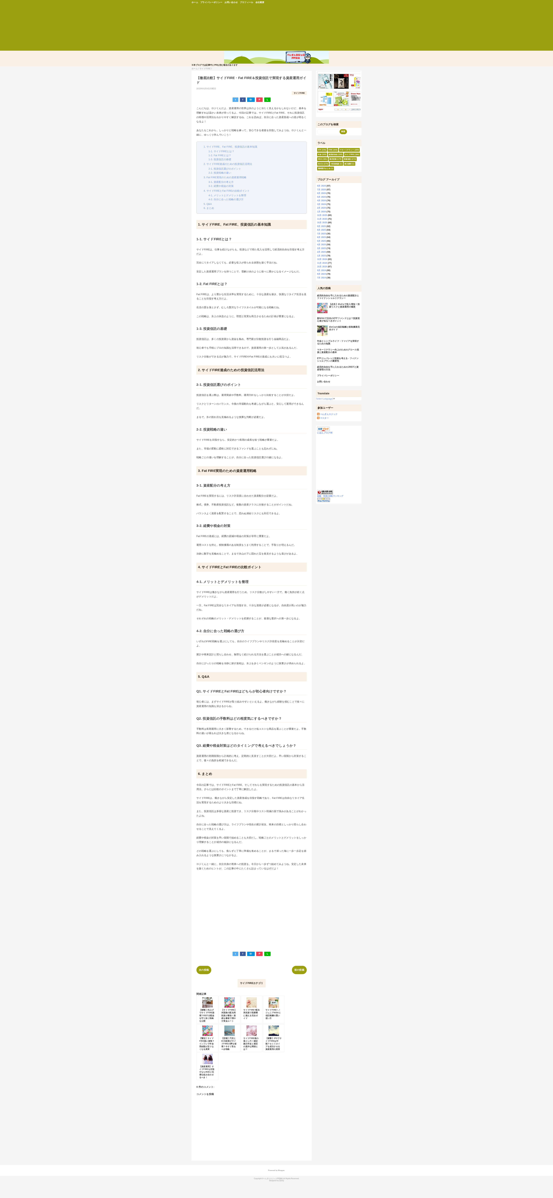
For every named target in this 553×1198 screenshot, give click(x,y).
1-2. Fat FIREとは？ (220, 155)
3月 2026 (321, 204)
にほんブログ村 (325, 432)
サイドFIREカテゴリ (251, 983)
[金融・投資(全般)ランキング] (325, 493)
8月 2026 (321, 186)
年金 (320, 154)
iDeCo (320, 164)
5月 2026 (321, 197)
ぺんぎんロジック (329, 414)
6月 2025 (321, 237)
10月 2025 (322, 222)
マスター (324, 418)
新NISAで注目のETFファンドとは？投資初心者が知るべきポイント (338, 319)
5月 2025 (321, 241)
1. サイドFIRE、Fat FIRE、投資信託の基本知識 (230, 146)
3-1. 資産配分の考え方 (221, 182)
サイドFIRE (299, 93)
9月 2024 (321, 270)
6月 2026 (321, 193)
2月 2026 (321, 208)
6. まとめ (209, 208)
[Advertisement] (276, 28)
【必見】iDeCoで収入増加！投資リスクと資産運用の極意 (344, 305)
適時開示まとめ (324, 168)
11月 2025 (322, 219)
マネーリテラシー (347, 150)
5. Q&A (208, 204)
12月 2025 (322, 215)
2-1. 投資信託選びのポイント (225, 168)
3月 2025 (321, 248)
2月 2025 (321, 252)
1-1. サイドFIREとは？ (221, 151)
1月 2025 (321, 255)
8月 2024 (321, 274)
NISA (320, 159)
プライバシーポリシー (211, 2)
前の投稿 (299, 970)
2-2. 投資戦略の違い (220, 172)
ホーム (195, 2)
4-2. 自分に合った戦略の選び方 (226, 199)
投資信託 (347, 159)
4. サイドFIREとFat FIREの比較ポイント (227, 190)
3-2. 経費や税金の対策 (221, 186)
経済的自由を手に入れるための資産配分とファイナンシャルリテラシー (338, 296)
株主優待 (348, 164)
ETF (319, 150)
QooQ (281, 1181)
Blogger (281, 1170)
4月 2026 (321, 200)
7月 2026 (321, 189)
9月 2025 (321, 226)
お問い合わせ (231, 2)
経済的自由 (333, 154)
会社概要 (259, 2)
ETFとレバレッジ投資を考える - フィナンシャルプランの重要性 (338, 359)
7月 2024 (321, 277)
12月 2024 (322, 259)
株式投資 (333, 159)
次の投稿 (204, 970)
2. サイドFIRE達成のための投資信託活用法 (228, 164)
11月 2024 (322, 263)
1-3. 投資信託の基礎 (220, 159)
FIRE (330, 150)
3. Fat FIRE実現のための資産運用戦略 (225, 177)
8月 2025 (321, 230)
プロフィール (246, 2)
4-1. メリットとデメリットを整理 (227, 195)
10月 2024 (322, 266)
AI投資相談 (335, 164)
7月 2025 (321, 233)
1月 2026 (321, 211)
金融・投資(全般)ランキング (330, 496)
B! (251, 99)
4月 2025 (321, 244)
